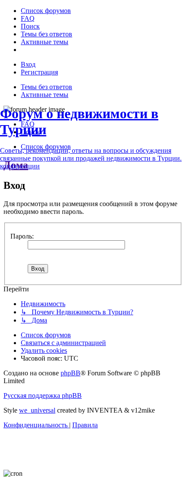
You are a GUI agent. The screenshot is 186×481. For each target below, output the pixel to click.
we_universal (37, 410)
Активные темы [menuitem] (44, 94)
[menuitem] (46, 10)
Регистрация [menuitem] (39, 72)
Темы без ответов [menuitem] (46, 86)
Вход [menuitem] (28, 64)
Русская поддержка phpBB (42, 395)
